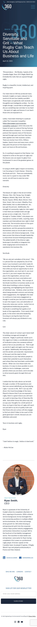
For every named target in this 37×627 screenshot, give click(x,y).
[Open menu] (33, 6)
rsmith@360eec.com (27, 557)
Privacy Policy (32, 616)
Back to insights (14, 29)
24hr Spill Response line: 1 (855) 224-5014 (21, 1)
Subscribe (18, 601)
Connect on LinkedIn (11, 557)
